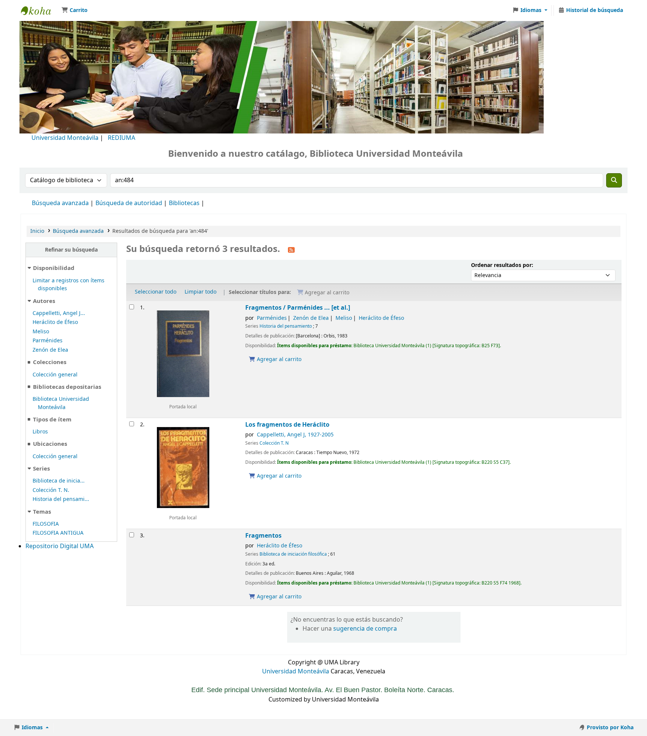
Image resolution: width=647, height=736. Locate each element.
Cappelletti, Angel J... (59, 313)
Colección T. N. (51, 490)
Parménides (48, 341)
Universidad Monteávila (64, 137)
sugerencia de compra (365, 628)
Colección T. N (274, 443)
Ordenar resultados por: (502, 265)
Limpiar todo (200, 292)
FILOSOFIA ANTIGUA (58, 533)
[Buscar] (614, 180)
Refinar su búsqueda (71, 250)
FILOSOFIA (46, 524)
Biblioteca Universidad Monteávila (39, 10)
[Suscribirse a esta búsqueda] (291, 250)
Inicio (37, 231)
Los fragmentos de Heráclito (287, 424)
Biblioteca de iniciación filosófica (293, 554)
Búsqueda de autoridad (128, 203)
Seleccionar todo (155, 292)
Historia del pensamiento (285, 326)
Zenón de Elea (50, 350)
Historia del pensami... (61, 499)
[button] (74, 10)
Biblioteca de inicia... (59, 481)
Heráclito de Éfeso (55, 322)
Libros (40, 432)
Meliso (41, 332)
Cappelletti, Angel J (295, 435)
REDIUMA (121, 137)
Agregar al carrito (278, 359)
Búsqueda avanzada (60, 203)
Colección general (55, 375)
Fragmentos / (297, 307)
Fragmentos (263, 535)
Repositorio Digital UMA (59, 546)
